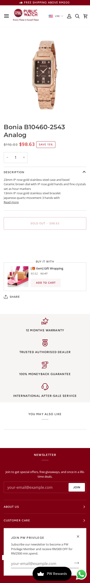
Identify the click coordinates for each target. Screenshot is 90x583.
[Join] (75, 563)
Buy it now (45, 239)
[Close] (80, 536)
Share (15, 296)
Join (76, 487)
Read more (11, 202)
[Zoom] (12, 107)
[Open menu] (8, 16)
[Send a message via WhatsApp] (81, 574)
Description (14, 172)
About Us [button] (11, 506)
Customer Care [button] (17, 520)
